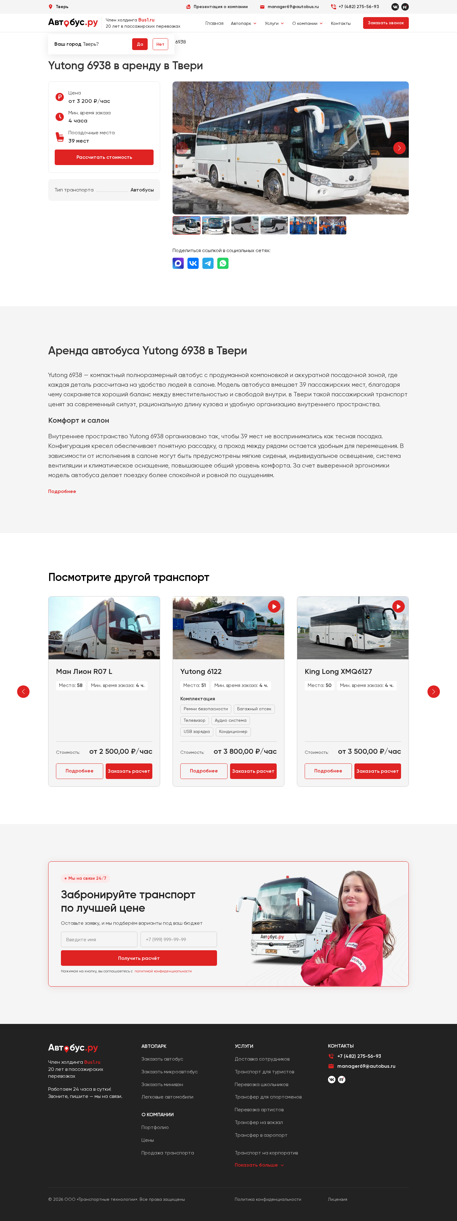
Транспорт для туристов (264, 1072)
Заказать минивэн (162, 1084)
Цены (147, 1140)
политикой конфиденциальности (163, 971)
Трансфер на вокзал (259, 1122)
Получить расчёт (139, 958)
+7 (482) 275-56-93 (359, 6)
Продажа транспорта (167, 1153)
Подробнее (62, 491)
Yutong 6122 (201, 671)
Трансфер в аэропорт (261, 1135)
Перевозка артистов (259, 1110)
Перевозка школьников (261, 1084)
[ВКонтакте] (331, 1079)
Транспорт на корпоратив (266, 1153)
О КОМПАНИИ (157, 1114)
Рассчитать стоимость (104, 157)
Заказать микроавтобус (169, 1072)
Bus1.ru (146, 20)
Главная (214, 23)
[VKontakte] (395, 7)
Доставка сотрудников (262, 1059)
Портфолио (155, 1127)
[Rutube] (405, 7)
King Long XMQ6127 (338, 671)
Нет (160, 44)
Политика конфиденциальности (268, 1199)
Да (140, 44)
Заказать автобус (162, 1059)
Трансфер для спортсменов (268, 1097)
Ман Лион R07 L (84, 671)
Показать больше (256, 1165)
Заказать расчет (129, 771)
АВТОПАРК (153, 1046)
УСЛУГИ (244, 1046)
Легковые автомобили (167, 1097)
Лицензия (337, 1199)
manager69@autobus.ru (366, 1066)
